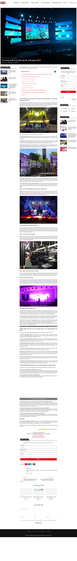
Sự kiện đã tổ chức (56, 2)
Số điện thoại (23, 449)
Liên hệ (65, 2)
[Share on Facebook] (29, 464)
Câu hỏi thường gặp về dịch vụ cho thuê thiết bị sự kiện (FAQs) (33, 92)
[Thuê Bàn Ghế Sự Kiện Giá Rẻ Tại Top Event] (26, 491)
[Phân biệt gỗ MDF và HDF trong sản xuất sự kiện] (51, 491)
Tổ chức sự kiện (25, 2)
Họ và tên (22, 445)
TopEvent (5, 62)
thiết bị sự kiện (27, 192)
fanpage (45, 323)
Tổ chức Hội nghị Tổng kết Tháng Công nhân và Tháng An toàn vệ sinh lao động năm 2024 (12, 86)
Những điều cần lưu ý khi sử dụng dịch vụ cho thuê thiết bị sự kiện (34, 90)
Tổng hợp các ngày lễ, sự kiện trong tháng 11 (72, 148)
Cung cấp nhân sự (45, 2)
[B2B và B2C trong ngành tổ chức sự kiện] (38, 491)
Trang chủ (16, 2)
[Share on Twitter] (32, 464)
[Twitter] (69, 3)
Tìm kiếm (62, 97)
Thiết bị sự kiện (35, 2)
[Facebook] (68, 3)
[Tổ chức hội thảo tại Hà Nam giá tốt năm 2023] (4, 72)
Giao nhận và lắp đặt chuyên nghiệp (29, 83)
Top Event (43, 192)
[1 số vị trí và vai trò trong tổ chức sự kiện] (63, 122)
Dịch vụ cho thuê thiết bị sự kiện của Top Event (30, 76)
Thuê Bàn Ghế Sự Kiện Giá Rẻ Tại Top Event (72, 141)
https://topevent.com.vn (40, 437)
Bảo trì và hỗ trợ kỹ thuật (27, 85)
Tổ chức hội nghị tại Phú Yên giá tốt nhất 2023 (12, 93)
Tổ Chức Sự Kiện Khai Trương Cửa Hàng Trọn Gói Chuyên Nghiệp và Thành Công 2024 (72, 135)
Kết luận (23, 94)
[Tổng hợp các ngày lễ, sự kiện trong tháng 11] (63, 149)
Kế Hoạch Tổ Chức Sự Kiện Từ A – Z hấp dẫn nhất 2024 (72, 128)
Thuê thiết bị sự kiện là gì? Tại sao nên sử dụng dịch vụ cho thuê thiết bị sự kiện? (37, 74)
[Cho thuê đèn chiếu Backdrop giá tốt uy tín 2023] (4, 100)
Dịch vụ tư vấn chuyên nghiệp (28, 81)
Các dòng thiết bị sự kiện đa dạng (29, 78)
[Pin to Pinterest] (34, 464)
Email (21, 453)
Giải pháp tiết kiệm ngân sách (28, 87)
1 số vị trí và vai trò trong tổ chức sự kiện (72, 121)
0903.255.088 (40, 435)
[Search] (76, 3)
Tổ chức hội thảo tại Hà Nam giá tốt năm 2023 (12, 71)
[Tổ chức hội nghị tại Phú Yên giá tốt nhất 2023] (4, 93)
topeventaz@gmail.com (40, 436)
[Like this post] (26, 464)
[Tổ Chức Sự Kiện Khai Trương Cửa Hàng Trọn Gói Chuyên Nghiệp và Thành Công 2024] (63, 135)
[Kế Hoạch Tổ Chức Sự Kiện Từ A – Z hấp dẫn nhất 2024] (63, 129)
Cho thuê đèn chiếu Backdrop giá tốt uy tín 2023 (12, 99)
